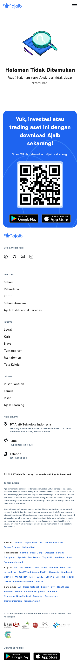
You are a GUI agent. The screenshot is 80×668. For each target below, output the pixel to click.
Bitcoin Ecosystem (23, 581)
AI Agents (54, 572)
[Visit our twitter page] (14, 257)
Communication (13, 601)
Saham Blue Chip (53, 542)
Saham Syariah (12, 547)
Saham (9, 282)
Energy (45, 587)
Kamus (8, 391)
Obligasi (49, 552)
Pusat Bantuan (14, 384)
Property (37, 596)
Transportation (32, 601)
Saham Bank (29, 547)
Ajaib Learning (14, 405)
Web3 (40, 576)
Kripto (8, 296)
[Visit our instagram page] (31, 257)
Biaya (7, 343)
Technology (51, 596)
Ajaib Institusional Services (23, 310)
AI (15, 572)
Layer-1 (8, 572)
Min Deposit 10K (63, 557)
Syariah (22, 557)
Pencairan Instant (13, 562)
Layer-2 (50, 576)
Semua (18, 542)
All (15, 567)
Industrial (52, 591)
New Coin (65, 567)
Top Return (34, 557)
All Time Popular (65, 576)
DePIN (7, 581)
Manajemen (12, 357)
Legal (8, 329)
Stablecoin (67, 572)
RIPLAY (39, 581)
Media (18, 591)
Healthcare (63, 587)
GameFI (8, 576)
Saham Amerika (15, 303)
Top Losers (41, 567)
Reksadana (11, 289)
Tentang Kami (13, 350)
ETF (53, 587)
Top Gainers (26, 567)
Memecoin (21, 576)
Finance (8, 591)
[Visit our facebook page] (6, 257)
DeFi (32, 576)
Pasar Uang (36, 552)
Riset (7, 398)
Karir (7, 336)
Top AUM (47, 557)
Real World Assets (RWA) (32, 572)
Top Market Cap (33, 542)
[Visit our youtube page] (23, 257)
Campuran (9, 557)
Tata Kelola (12, 364)
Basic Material (31, 587)
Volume (53, 567)
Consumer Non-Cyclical (17, 596)
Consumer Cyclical (34, 591)
